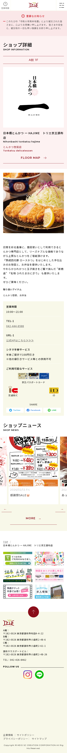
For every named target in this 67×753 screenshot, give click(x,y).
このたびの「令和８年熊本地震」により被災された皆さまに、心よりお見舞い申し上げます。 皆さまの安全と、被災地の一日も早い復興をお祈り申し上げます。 (34, 25)
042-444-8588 (15, 326)
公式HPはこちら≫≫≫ (20, 340)
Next (60, 509)
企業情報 (8, 735)
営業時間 (5, 8)
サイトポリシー (25, 735)
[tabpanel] (33, 203)
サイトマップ (39, 738)
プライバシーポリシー (15, 738)
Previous (7, 509)
